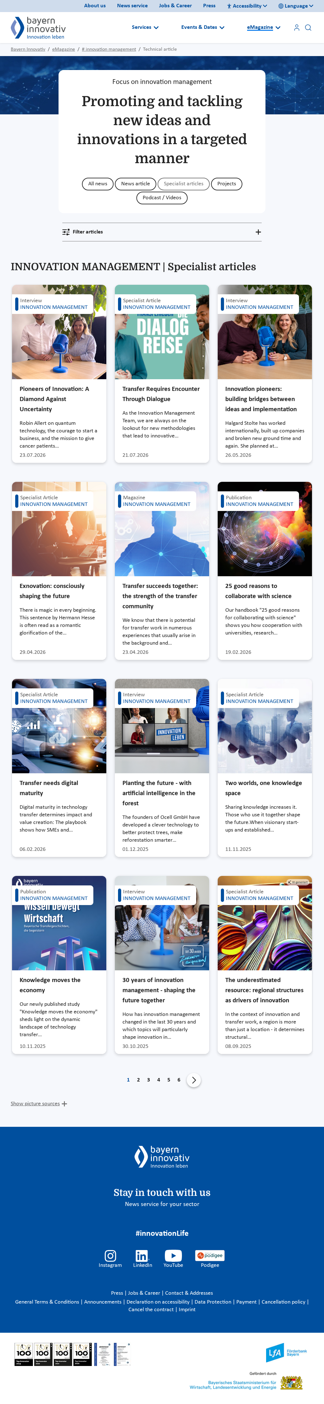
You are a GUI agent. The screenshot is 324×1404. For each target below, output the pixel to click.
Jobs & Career (175, 6)
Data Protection (214, 1302)
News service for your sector (162, 1204)
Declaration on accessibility (159, 1302)
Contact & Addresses (189, 1293)
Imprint (187, 1310)
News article (135, 184)
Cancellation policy (284, 1302)
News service (132, 6)
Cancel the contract (151, 1310)
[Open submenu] (156, 27)
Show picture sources (35, 1104)
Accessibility (247, 6)
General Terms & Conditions (47, 1302)
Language (296, 6)
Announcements (103, 1302)
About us (95, 6)
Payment (247, 1302)
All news (97, 184)
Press (209, 6)
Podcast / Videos (162, 198)
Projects (226, 184)
